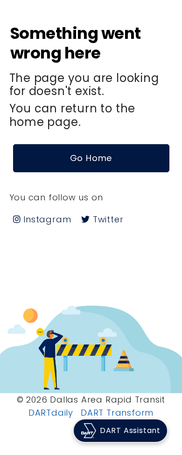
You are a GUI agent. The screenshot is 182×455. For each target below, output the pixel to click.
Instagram (46, 219)
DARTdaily (50, 412)
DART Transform (117, 412)
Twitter (106, 219)
